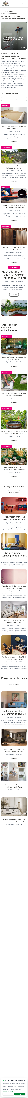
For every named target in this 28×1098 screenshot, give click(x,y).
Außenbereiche (6, 147)
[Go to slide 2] (23, 47)
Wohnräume (5, 226)
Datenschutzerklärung (8, 1091)
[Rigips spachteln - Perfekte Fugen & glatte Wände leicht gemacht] (14, 36)
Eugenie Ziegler (10, 170)
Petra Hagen (10, 398)
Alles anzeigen (14, 99)
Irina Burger (6, 44)
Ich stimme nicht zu (8, 1094)
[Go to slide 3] (24, 47)
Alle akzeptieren (20, 1094)
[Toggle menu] (25, 4)
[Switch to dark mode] (22, 3)
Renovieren (7, 34)
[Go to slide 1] (21, 47)
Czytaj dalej (14, 294)
